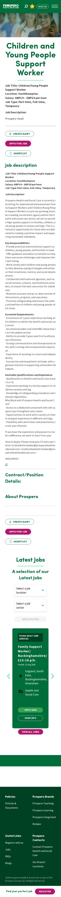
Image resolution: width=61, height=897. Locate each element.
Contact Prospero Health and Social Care (43, 851)
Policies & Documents (11, 805)
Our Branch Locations (39, 864)
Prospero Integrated (44, 817)
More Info (30, 718)
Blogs (8, 863)
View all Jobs (30, 731)
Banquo (37, 823)
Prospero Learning (43, 810)
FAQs (8, 856)
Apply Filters (30, 619)
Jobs (8, 849)
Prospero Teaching (43, 803)
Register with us (14, 842)
